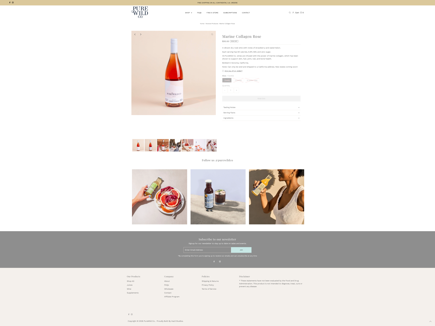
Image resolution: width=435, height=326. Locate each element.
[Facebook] (10, 2)
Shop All (130, 281)
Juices (129, 285)
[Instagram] (12, 2)
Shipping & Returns (210, 281)
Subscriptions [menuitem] (230, 13)
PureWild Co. (149, 321)
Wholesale (168, 289)
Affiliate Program (171, 297)
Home (202, 23)
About (167, 281)
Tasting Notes (229, 107)
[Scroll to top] (430, 321)
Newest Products (212, 23)
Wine (129, 289)
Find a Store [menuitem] (212, 13)
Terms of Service (209, 289)
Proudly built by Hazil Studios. (170, 321)
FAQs (166, 285)
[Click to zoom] (212, 34)
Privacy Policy (208, 285)
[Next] (140, 34)
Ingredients (228, 118)
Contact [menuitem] (246, 13)
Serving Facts (229, 113)
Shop (188, 13)
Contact (167, 293)
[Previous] (135, 34)
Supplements (133, 293)
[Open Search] (289, 13)
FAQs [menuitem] (199, 13)
